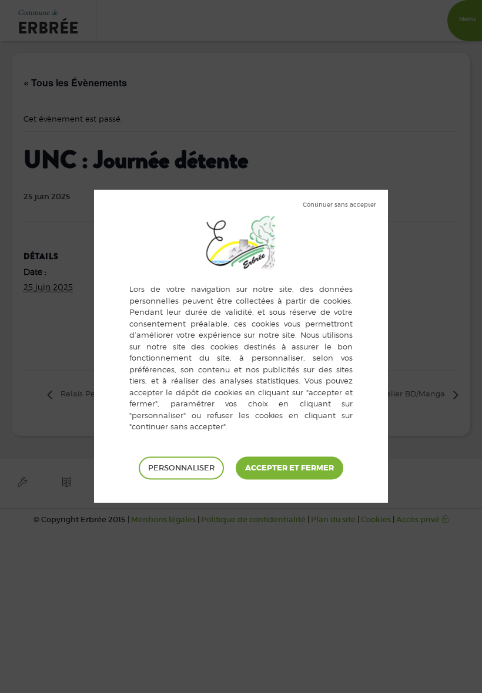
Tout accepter (289, 468)
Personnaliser (181, 468)
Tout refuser (339, 204)
